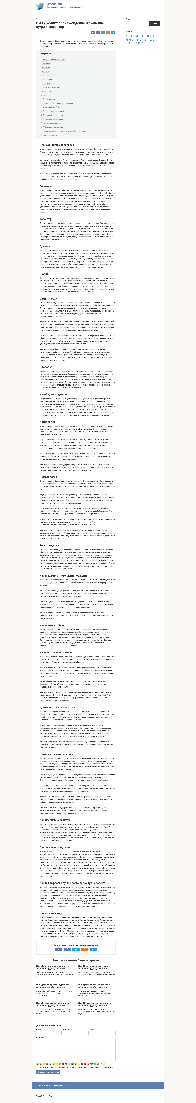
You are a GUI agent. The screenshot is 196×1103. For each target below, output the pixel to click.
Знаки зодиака (49, 99)
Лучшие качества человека (54, 119)
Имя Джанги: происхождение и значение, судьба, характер (52, 967)
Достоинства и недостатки (54, 115)
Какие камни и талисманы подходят (58, 103)
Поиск (128, 19)
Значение (46, 63)
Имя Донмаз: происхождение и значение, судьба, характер (94, 1004)
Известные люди (50, 135)
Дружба (45, 71)
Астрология (47, 91)
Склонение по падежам (53, 127)
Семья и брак (47, 79)
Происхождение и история (53, 59)
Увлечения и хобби (51, 107)
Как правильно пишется (53, 123)
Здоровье (46, 83)
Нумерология (48, 95)
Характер (46, 67)
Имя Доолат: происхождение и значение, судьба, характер (52, 1004)
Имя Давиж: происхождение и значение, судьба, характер (94, 985)
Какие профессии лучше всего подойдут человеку (64, 131)
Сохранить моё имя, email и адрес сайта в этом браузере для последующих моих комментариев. (76, 1068)
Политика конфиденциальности (52, 1085)
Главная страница (42, 19)
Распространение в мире (53, 111)
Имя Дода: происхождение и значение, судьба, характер (93, 967)
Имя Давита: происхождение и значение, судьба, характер (52, 985)
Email (66, 1030)
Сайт (92, 1030)
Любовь (45, 75)
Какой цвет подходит (51, 87)
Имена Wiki (55, 4)
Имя (38, 1030)
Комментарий (42, 1038)
